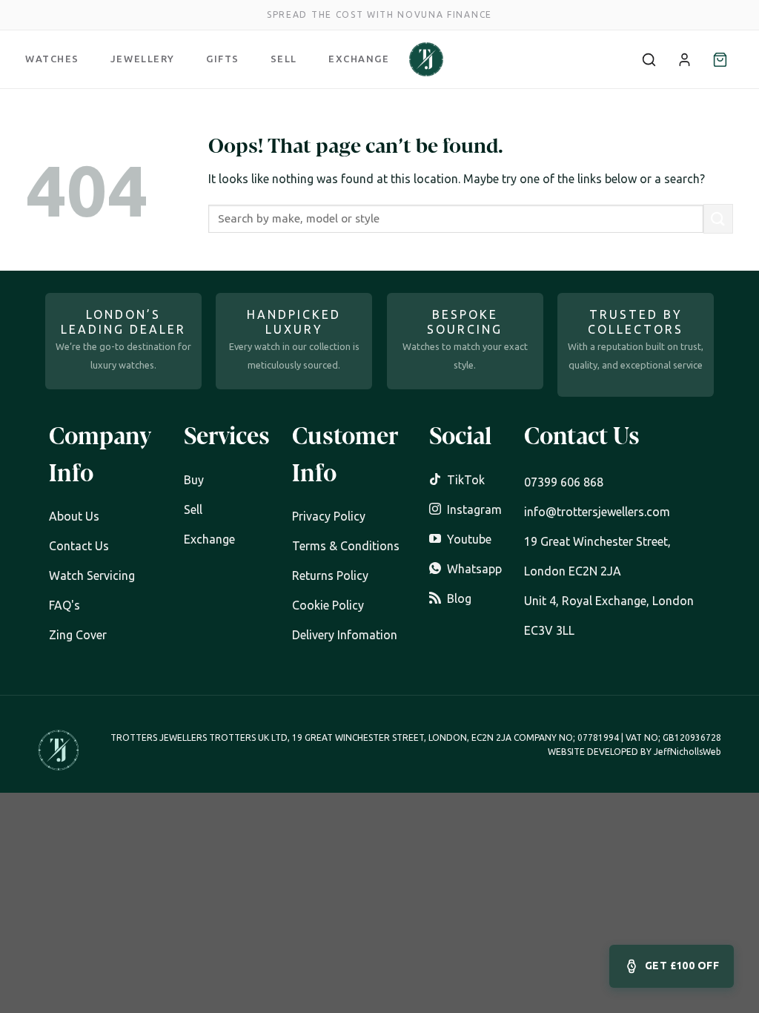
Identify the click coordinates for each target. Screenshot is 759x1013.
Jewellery (142, 58)
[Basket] (719, 59)
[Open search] (648, 59)
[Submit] (718, 218)
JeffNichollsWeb (687, 751)
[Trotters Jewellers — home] (426, 59)
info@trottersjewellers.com (597, 511)
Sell (284, 58)
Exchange (358, 58)
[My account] (684, 59)
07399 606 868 (563, 482)
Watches (52, 58)
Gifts (222, 58)
